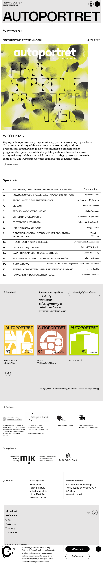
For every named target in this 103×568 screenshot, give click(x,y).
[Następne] (8, 373)
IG (95, 513)
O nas (8, 520)
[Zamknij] (98, 549)
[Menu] (97, 4)
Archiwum (11, 516)
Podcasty (10, 528)
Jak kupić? (11, 533)
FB (88, 513)
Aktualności (12, 511)
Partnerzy (10, 524)
